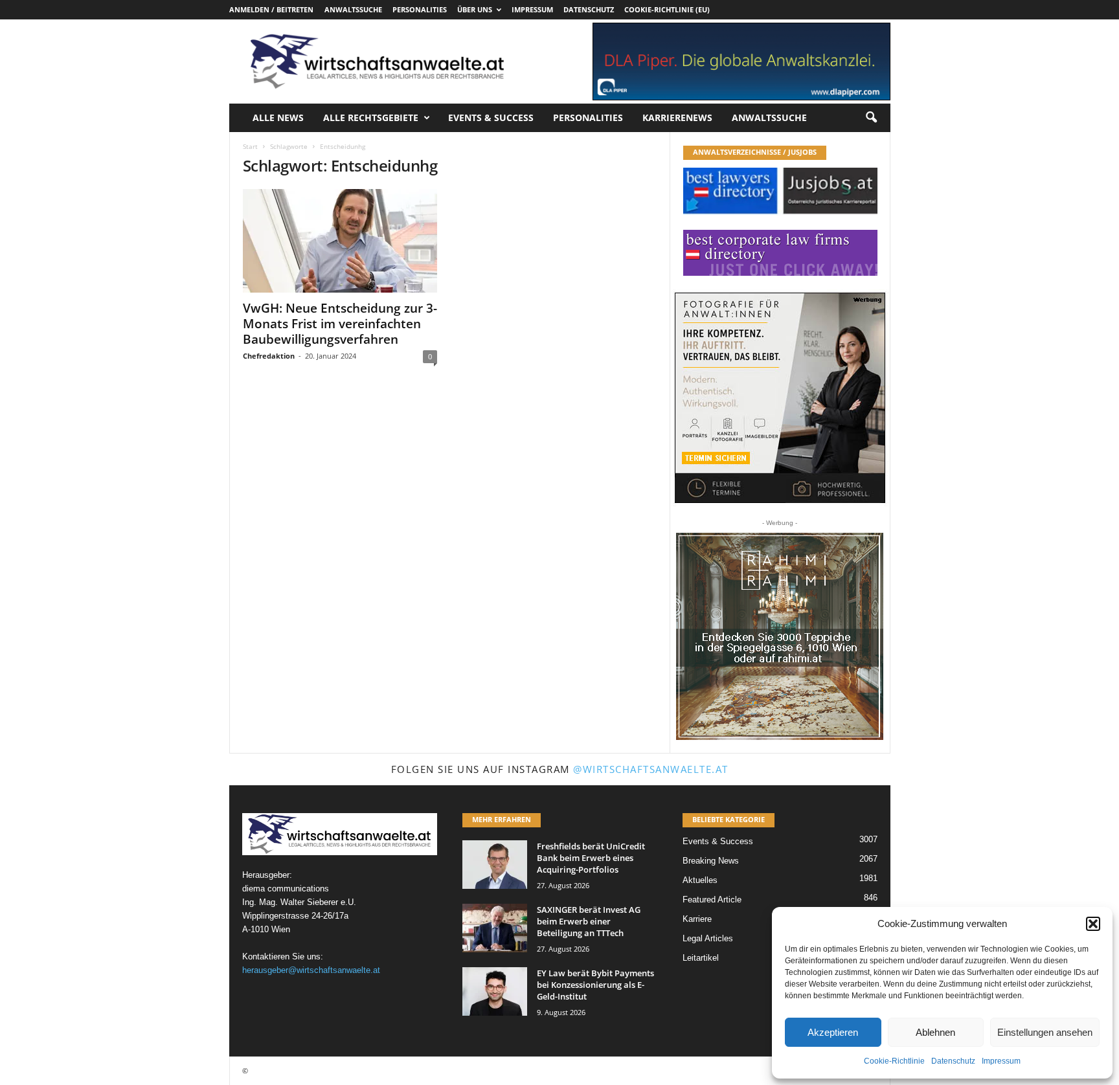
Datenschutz (953, 1061)
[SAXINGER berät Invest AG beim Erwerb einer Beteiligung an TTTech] (494, 928)
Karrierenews (677, 117)
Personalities (419, 9)
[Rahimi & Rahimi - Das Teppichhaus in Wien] (779, 636)
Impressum (1001, 1061)
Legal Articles (708, 938)
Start (250, 146)
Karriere (697, 919)
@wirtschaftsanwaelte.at (651, 769)
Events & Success (491, 117)
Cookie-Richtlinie (894, 1061)
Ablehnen (935, 1032)
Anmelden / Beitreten (271, 9)
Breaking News (711, 861)
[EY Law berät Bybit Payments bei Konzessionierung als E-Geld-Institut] (494, 991)
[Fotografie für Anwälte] (780, 397)
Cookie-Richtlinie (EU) (667, 9)
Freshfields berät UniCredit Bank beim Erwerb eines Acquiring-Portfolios (591, 857)
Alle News (278, 117)
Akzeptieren (833, 1032)
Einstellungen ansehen (1044, 1032)
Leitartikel (701, 958)
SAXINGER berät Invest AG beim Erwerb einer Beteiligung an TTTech (588, 921)
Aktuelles (700, 880)
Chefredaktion (269, 356)
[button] (1093, 923)
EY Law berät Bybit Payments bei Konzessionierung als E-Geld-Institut (595, 984)
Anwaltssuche (353, 9)
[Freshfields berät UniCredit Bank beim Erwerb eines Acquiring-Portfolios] (494, 864)
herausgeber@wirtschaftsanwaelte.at (311, 970)
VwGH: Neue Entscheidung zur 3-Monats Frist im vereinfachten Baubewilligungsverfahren (340, 324)
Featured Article (712, 899)
